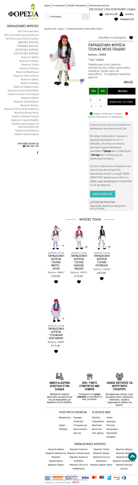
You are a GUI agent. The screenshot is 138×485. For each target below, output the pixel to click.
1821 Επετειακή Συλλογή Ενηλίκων (21, 34)
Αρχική (47, 5)
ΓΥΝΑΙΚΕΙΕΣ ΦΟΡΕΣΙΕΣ (28, 46)
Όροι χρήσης (98, 433)
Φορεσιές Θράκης (30, 79)
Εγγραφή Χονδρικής (78, 419)
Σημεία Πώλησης (63, 427)
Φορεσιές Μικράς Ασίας (26, 112)
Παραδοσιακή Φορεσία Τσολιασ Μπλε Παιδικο (84, 29)
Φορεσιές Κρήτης (30, 97)
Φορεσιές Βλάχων (30, 83)
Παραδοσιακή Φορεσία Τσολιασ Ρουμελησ (102, 260)
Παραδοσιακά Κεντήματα (26, 134)
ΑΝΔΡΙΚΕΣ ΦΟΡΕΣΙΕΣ (28, 42)
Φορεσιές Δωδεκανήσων (26, 101)
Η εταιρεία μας (59, 5)
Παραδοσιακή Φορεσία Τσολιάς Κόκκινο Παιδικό (79, 262)
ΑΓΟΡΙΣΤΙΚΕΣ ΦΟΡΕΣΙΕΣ (27, 49)
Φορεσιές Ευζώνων (29, 60)
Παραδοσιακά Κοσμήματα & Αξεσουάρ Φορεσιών (25, 125)
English (131, 9)
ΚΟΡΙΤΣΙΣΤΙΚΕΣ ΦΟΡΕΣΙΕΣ (26, 53)
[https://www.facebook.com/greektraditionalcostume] (38, 153)
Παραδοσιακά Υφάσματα (27, 130)
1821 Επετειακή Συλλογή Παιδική (22, 38)
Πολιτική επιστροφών (112, 427)
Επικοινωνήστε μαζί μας (99, 5)
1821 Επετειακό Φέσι (28, 31)
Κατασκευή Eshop (64, 482)
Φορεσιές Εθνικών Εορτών (25, 116)
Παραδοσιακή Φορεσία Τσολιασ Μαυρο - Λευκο (56, 262)
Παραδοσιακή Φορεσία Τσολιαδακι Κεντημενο (56, 333)
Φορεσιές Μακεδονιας (27, 71)
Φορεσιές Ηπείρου (29, 68)
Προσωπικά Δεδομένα (112, 435)
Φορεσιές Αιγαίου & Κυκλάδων (23, 90)
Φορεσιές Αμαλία (30, 57)
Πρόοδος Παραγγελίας (77, 5)
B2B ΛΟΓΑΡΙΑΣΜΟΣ (116, 9)
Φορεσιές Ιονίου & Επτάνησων (23, 94)
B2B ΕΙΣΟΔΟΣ (96, 9)
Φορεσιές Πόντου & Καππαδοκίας (22, 108)
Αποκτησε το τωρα (121, 102)
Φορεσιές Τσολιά (30, 64)
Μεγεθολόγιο (65, 417)
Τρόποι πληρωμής (111, 419)
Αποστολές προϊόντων (97, 427)
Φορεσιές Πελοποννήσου (26, 75)
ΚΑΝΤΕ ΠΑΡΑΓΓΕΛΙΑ (102, 194)
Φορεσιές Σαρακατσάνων (26, 86)
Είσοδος (130, 14)
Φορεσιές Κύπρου (30, 105)
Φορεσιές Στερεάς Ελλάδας (25, 120)
